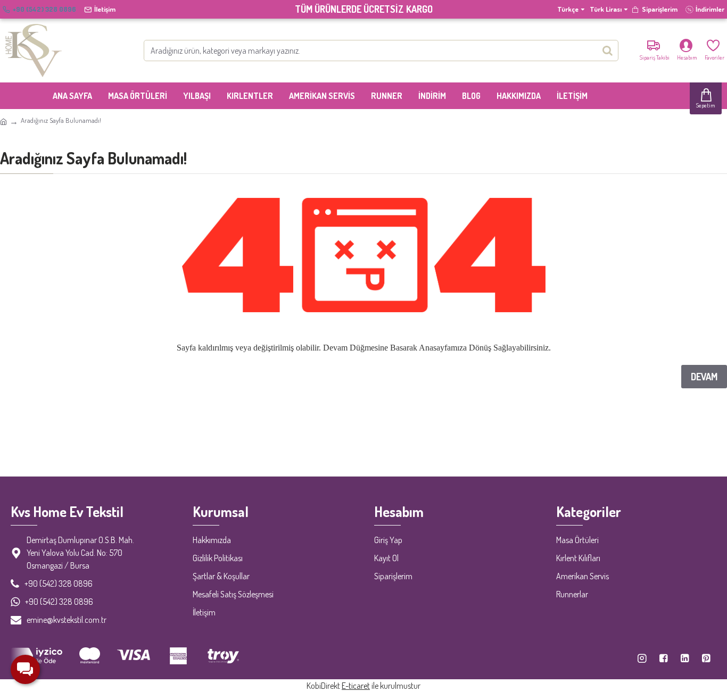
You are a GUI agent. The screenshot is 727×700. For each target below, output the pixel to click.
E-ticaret (356, 685)
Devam (704, 376)
